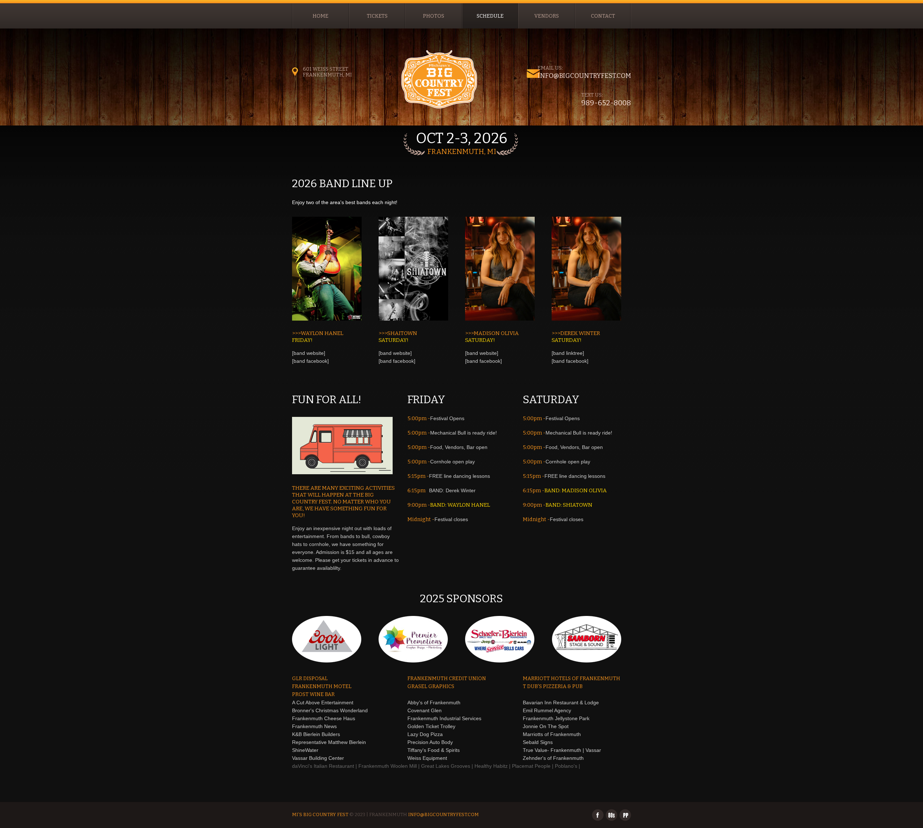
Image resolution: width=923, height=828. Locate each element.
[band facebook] (310, 361)
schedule (490, 16)
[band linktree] (568, 353)
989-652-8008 (606, 102)
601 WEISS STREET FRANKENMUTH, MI (327, 72)
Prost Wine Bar (313, 694)
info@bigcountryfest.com (584, 76)
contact (603, 16)
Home (320, 16)
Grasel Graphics (430, 686)
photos (433, 16)
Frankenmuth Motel (322, 686)
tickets (377, 16)
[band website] (308, 353)
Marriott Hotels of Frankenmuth (571, 678)
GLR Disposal (310, 678)
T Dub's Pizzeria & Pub (553, 686)
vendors (546, 16)
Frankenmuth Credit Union (446, 678)
